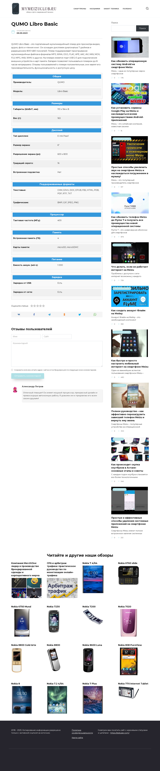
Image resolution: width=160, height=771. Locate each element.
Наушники (95, 9)
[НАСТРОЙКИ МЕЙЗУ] (130, 56)
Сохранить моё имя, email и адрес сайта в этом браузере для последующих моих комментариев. (55, 370)
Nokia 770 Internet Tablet (133, 683)
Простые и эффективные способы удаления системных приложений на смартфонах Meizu (129, 522)
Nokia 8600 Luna (92, 645)
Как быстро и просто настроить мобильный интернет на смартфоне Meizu (129, 363)
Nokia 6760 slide (127, 563)
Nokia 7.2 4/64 (55, 683)
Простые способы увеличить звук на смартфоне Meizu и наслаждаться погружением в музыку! (129, 172)
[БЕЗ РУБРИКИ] (130, 406)
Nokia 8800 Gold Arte (23, 645)
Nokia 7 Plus (89, 683)
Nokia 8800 (53, 645)
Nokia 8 (15, 683)
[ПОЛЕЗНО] (130, 459)
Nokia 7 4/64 (89, 563)
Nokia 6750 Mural (21, 606)
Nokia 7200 (89, 606)
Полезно (127, 9)
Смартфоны (80, 9)
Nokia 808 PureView (130, 645)
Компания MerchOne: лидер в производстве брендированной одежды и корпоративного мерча (25, 569)
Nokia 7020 (124, 606)
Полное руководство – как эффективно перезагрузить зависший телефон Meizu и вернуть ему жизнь (128, 416)
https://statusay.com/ (119, 733)
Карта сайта (77, 738)
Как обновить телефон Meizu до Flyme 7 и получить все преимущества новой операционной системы (129, 221)
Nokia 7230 (53, 606)
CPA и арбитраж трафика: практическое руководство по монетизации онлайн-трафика (61, 569)
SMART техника (111, 9)
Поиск (114, 23)
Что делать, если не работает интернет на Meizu (129, 268)
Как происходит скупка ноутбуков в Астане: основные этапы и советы (127, 467)
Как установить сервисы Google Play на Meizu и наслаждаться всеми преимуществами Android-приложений (127, 114)
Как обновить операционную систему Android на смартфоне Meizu (129, 64)
